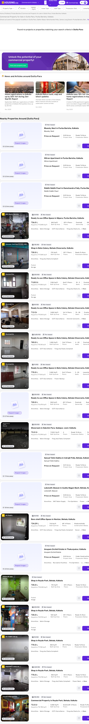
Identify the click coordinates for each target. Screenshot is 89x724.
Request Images (20, 143)
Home (2, 13)
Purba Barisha (16, 13)
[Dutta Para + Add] (45, 3)
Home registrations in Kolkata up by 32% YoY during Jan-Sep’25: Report (18, 96)
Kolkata (7, 13)
